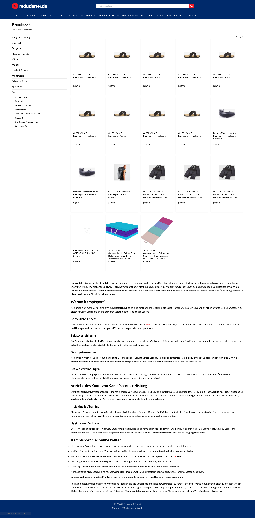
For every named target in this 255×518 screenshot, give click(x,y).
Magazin (192, 15)
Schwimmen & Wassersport (26, 122)
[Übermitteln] (191, 6)
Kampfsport (20, 109)
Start (13, 30)
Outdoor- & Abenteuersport (27, 113)
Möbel (90, 15)
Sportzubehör (20, 126)
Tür (174, 456)
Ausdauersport (21, 97)
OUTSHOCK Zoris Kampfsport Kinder (152, 75)
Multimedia (129, 15)
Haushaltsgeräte (20, 54)
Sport (177, 15)
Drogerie (45, 15)
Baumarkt (29, 15)
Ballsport (18, 101)
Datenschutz (134, 504)
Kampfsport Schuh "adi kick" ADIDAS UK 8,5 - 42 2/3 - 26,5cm (86, 253)
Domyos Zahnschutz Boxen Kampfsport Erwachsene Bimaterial (225, 136)
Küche (77, 15)
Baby (15, 15)
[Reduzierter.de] (29, 6)
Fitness (150, 324)
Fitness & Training (22, 105)
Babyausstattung (21, 37)
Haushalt (62, 15)
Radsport (18, 117)
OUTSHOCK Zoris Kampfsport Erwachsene (84, 75)
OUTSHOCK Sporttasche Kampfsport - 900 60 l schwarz (119, 194)
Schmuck (146, 15)
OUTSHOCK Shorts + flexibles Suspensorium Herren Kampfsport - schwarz (156, 194)
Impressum (119, 504)
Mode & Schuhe (108, 15)
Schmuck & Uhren (21, 81)
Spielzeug (163, 15)
